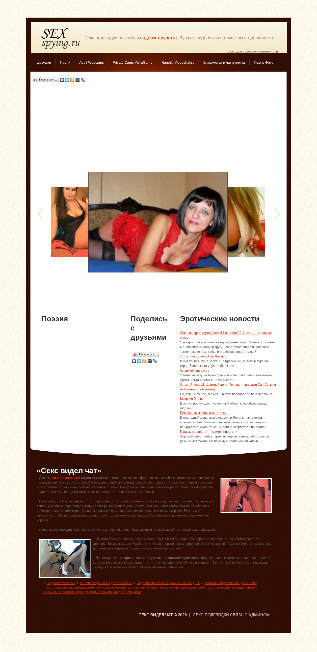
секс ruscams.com (66, 478)
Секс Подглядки (61, 38)
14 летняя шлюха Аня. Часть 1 (203, 356)
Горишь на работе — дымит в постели (208, 432)
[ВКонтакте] (62, 80)
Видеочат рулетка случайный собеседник (168, 583)
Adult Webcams (91, 62)
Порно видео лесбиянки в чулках (121, 587)
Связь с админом (249, 615)
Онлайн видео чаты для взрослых (106, 583)
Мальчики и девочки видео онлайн (231, 583)
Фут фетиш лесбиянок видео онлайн (229, 587)
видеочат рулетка (158, 37)
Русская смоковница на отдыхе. (204, 413)
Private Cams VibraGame (133, 62)
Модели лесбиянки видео (105, 592)
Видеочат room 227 (61, 583)
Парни (65, 62)
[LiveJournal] (82, 80)
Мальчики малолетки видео (63, 592)
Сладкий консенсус (194, 370)
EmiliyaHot (133, 592)
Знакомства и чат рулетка (224, 62)
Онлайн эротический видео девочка (174, 587)
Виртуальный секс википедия (69, 587)
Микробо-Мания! (192, 399)
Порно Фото (263, 62)
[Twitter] (67, 80)
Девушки (44, 62)
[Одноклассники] (72, 80)
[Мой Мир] (77, 80)
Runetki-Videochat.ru (177, 62)
